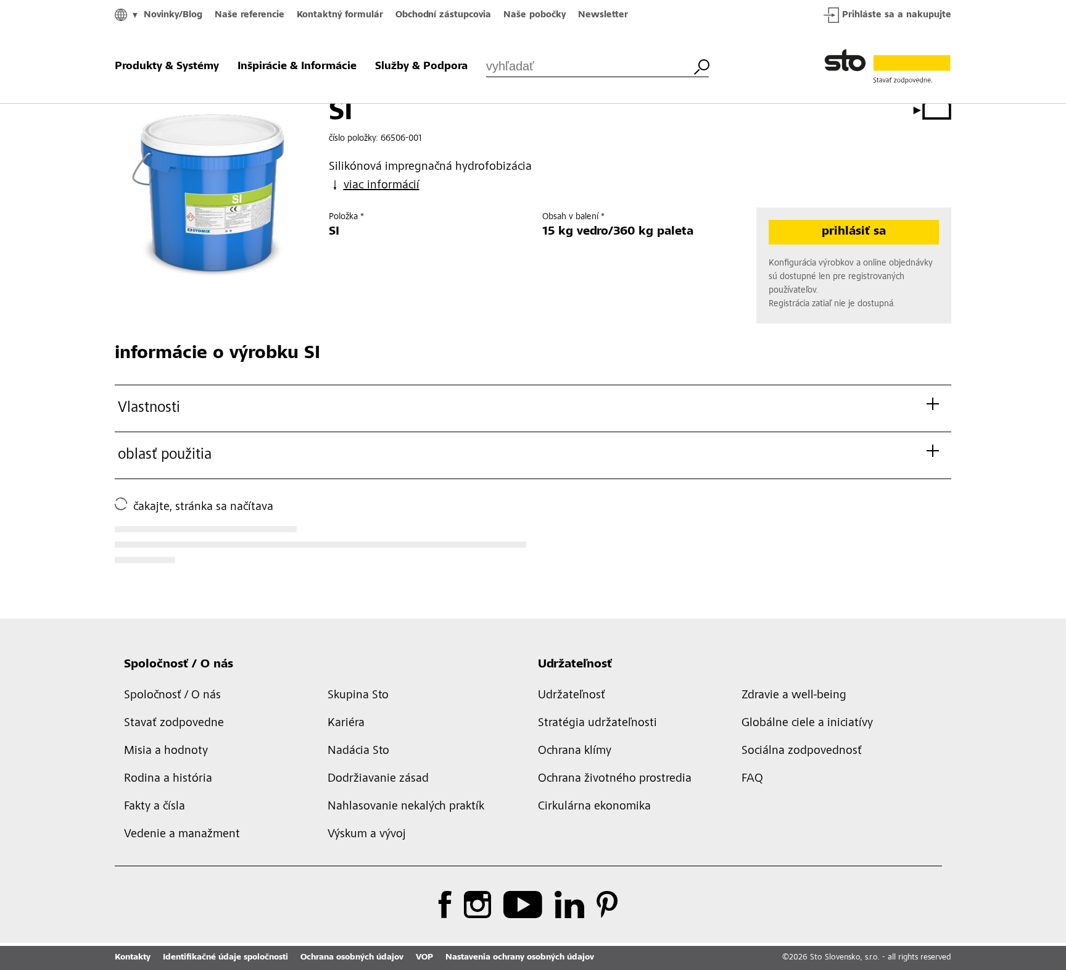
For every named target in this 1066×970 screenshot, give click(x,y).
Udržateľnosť (575, 665)
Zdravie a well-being (794, 696)
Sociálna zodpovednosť (802, 751)
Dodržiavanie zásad (378, 779)
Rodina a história (168, 779)
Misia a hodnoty (166, 751)
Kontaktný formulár (340, 15)
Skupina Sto (358, 696)
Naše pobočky (534, 15)
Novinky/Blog (173, 15)
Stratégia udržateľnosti (597, 723)
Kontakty (133, 957)
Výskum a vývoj (367, 835)
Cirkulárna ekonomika (594, 807)
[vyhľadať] (701, 65)
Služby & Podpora (421, 66)
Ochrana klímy (574, 751)
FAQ (752, 779)
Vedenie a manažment (182, 835)
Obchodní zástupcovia (443, 15)
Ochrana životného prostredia (615, 779)
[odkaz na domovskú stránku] (887, 67)
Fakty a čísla (154, 807)
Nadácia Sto (358, 751)
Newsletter (603, 15)
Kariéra (346, 723)
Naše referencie (249, 15)
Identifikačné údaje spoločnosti (225, 957)
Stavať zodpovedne (174, 723)
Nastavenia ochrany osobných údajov (519, 957)
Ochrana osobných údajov (351, 957)
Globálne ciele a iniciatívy (807, 723)
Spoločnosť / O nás (178, 665)
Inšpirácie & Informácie (297, 66)
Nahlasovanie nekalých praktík (406, 807)
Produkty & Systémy (167, 66)
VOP (424, 957)
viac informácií (381, 186)
